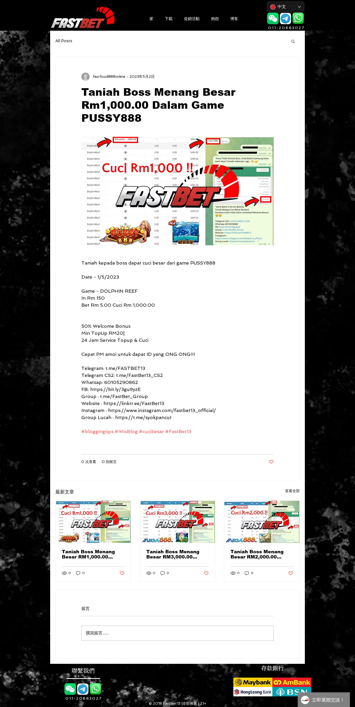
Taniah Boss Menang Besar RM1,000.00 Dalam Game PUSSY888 (92, 554)
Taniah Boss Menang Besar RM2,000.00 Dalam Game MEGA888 (260, 554)
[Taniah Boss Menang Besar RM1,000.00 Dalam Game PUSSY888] (93, 522)
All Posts (63, 40)
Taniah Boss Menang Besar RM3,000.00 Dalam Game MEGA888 (175, 554)
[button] (168, 18)
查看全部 (292, 491)
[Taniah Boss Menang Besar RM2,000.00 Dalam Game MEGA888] (261, 522)
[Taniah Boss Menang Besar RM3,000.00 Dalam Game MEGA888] (177, 522)
